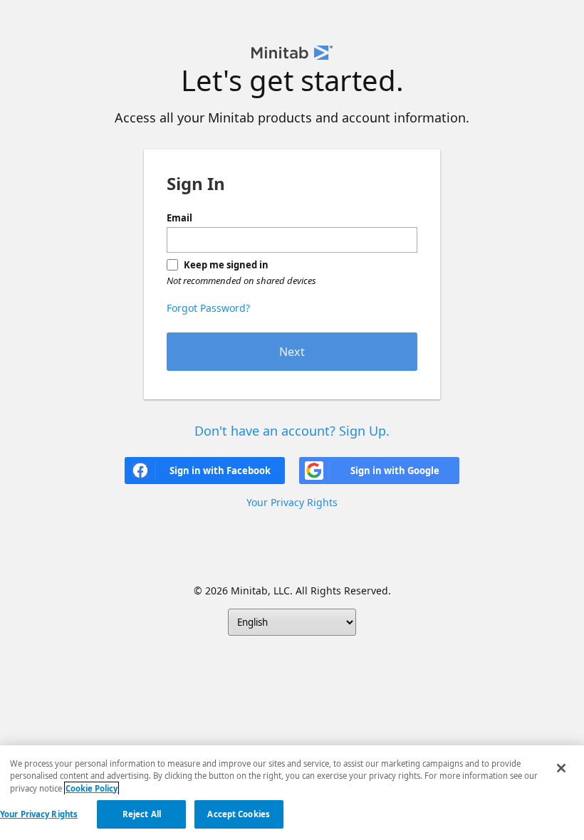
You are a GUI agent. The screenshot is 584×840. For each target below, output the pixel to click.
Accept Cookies (238, 814)
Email (179, 217)
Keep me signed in (226, 264)
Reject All (141, 814)
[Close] (561, 768)
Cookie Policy (92, 788)
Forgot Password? (208, 308)
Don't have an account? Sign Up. (292, 430)
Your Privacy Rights (39, 814)
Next (292, 351)
